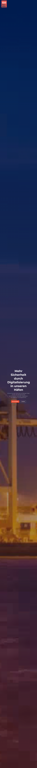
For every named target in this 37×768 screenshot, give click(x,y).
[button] (15, 401)
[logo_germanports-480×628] (4, 0)
